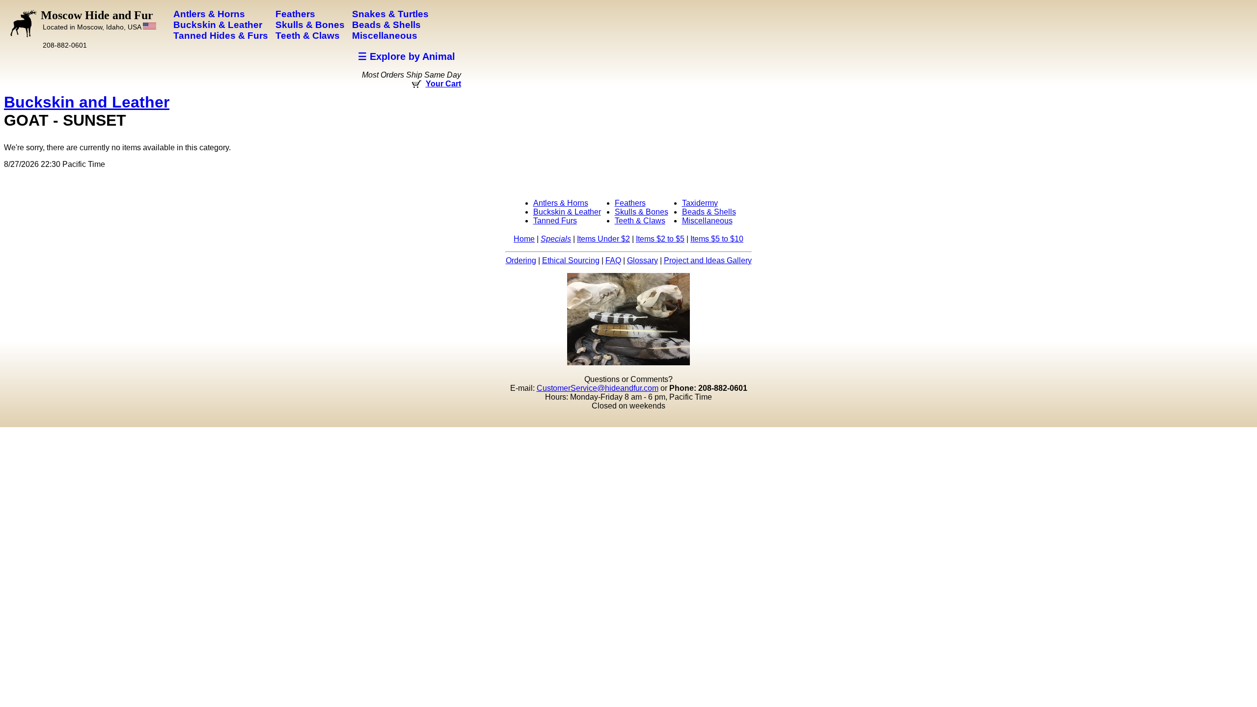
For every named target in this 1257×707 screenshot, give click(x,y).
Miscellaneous (707, 221)
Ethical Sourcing (571, 260)
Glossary (642, 260)
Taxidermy (700, 203)
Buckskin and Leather (86, 102)
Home (524, 239)
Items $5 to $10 (716, 239)
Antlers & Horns (560, 203)
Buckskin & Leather (567, 212)
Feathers (630, 203)
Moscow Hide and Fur (97, 20)
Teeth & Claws (640, 221)
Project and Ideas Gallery (708, 260)
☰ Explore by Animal (406, 56)
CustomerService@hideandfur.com (597, 388)
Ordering (521, 260)
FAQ (613, 260)
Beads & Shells (709, 212)
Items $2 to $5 (660, 239)
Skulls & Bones (641, 212)
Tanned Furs (555, 221)
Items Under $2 (603, 239)
